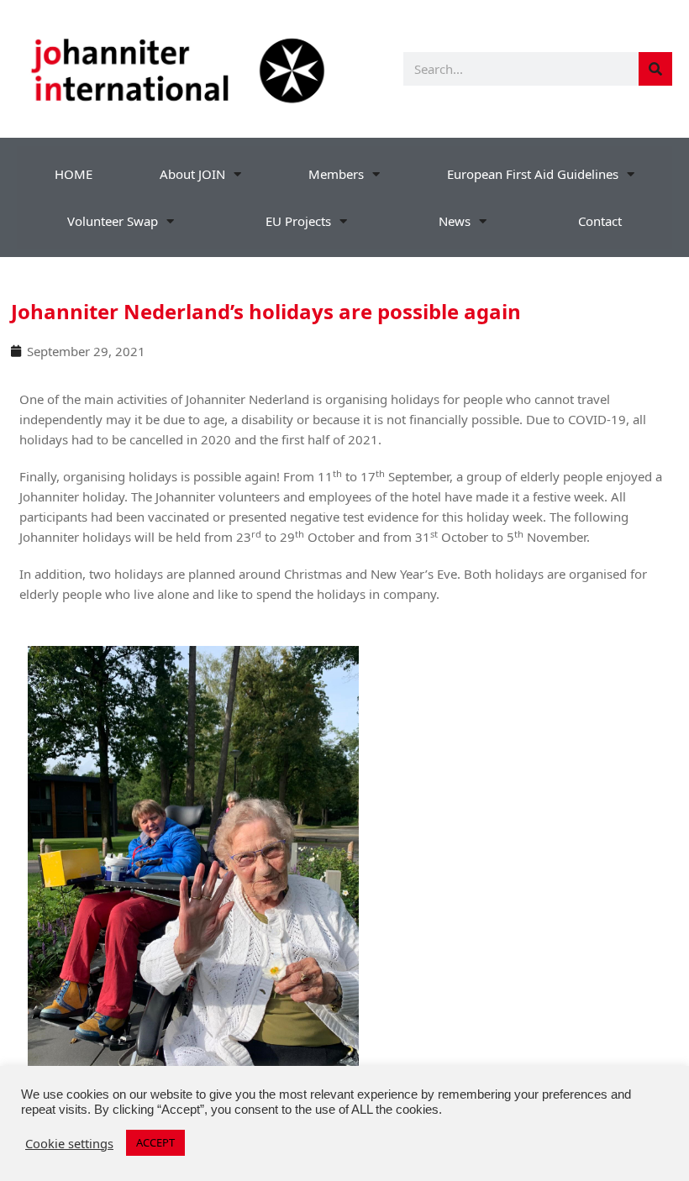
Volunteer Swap (112, 221)
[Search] (655, 69)
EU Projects (298, 221)
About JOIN (192, 173)
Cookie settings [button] (69, 1143)
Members (336, 173)
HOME (73, 173)
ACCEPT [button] (155, 1142)
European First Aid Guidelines (532, 173)
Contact (600, 221)
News (455, 221)
